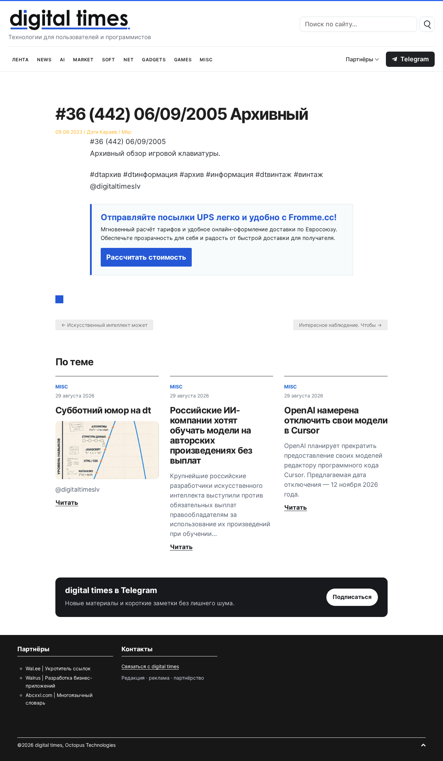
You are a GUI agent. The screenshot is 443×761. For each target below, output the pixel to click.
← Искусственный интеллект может (104, 325)
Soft (108, 59)
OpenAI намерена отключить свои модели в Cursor (336, 420)
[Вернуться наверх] (423, 745)
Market (83, 59)
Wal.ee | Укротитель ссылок (58, 668)
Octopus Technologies (90, 745)
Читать (66, 502)
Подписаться (352, 596)
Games (183, 59)
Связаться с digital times (150, 666)
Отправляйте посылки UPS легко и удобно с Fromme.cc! (219, 217)
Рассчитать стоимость (146, 257)
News (44, 59)
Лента (20, 59)
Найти (427, 24)
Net (129, 59)
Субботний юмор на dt (103, 410)
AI (62, 59)
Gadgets (153, 59)
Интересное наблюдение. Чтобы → (340, 325)
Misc (206, 59)
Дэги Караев (102, 132)
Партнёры (359, 59)
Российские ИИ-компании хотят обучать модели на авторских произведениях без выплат (211, 435)
